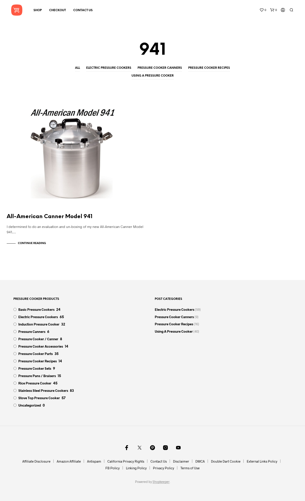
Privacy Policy (163, 468)
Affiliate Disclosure (36, 461)
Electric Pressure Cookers (108, 68)
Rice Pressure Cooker (34, 383)
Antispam (94, 461)
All (77, 68)
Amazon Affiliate (69, 461)
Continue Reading (32, 243)
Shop (37, 10)
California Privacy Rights (125, 461)
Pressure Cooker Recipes (209, 68)
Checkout (57, 10)
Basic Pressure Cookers (36, 309)
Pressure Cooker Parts (35, 354)
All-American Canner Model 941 (49, 216)
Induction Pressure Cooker (38, 324)
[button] (262, 10)
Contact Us (83, 10)
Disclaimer (181, 461)
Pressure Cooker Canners (160, 68)
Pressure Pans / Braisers (37, 376)
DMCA (200, 461)
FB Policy (112, 468)
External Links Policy (262, 461)
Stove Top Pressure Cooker (39, 398)
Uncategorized (29, 405)
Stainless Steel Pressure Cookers (43, 390)
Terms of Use (190, 468)
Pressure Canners (31, 332)
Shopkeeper (160, 482)
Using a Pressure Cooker (153, 75)
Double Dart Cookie (225, 461)
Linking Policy (136, 468)
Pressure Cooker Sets (34, 368)
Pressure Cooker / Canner (38, 339)
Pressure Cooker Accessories (40, 346)
